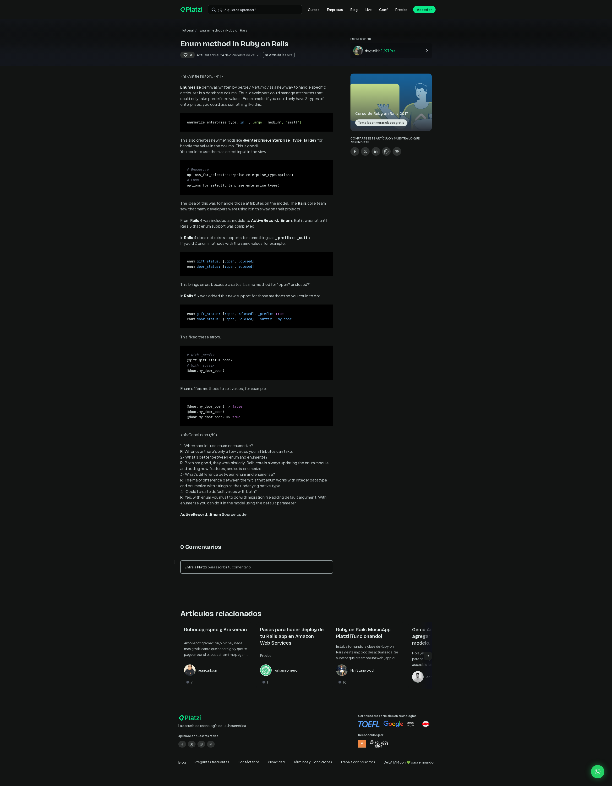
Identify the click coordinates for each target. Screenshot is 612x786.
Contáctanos (249, 762)
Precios (401, 9)
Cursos (313, 9)
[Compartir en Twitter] (365, 151)
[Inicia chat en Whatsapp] (597, 771)
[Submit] (214, 9)
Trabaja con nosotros (357, 762)
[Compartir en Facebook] (354, 151)
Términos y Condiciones (312, 762)
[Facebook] (182, 744)
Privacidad (276, 762)
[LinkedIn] (211, 744)
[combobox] (255, 9)
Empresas (335, 9)
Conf (383, 9)
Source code (234, 514)
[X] (192, 744)
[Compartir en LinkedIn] (376, 151)
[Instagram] (201, 744)
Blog (354, 9)
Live (369, 9)
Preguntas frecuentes (212, 762)
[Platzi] (191, 9)
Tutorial (187, 30)
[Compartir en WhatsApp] (386, 151)
